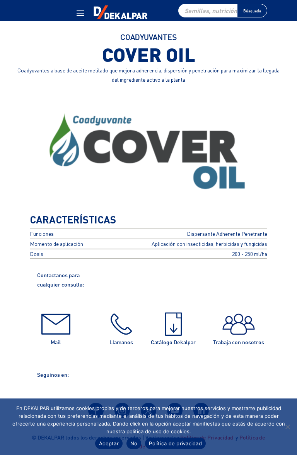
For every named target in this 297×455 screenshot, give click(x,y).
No (134, 443)
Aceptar (109, 443)
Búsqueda (252, 11)
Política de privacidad (175, 443)
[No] (287, 427)
